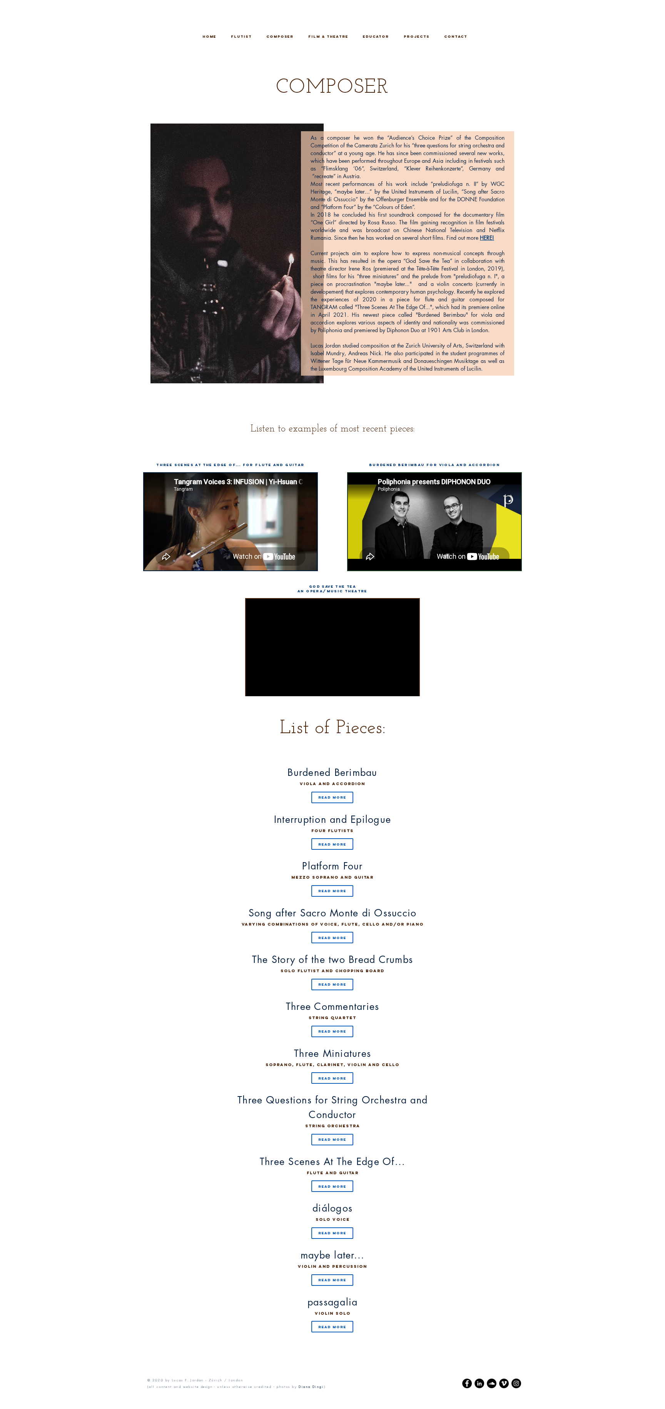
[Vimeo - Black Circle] (504, 1383)
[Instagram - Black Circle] (516, 1383)
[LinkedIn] (479, 1383)
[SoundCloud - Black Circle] (491, 1383)
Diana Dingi (311, 1387)
